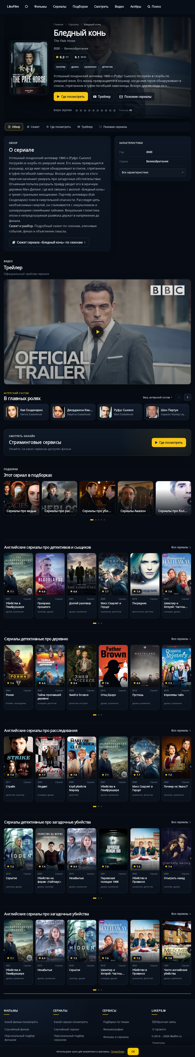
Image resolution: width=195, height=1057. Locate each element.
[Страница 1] (92, 519)
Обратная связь (165, 1022)
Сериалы (59, 6)
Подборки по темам (116, 1022)
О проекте (159, 1029)
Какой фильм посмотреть (21, 1022)
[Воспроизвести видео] (97, 331)
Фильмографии (113, 1029)
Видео (119, 6)
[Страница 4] (101, 519)
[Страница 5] (104, 519)
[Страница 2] (95, 519)
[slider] (96, 110)
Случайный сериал (66, 1029)
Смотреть (101, 6)
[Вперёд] (187, 397)
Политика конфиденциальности (166, 1045)
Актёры (135, 6)
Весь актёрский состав (156, 397)
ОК (133, 1051)
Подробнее (117, 1051)
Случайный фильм (17, 1029)
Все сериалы (179, 547)
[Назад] (178, 397)
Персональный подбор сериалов (69, 1038)
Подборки (80, 6)
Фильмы (40, 6)
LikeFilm (13, 6)
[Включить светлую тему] (26, 6)
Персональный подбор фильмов (20, 1038)
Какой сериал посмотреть (71, 1022)
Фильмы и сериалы (116, 1037)
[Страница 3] (98, 519)
